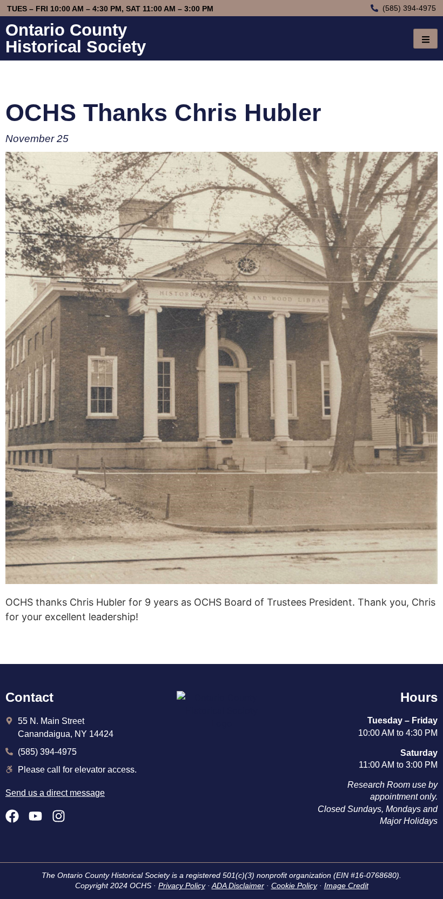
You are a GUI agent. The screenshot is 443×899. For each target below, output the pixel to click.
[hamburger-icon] (425, 39)
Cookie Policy (294, 885)
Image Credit (346, 885)
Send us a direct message (55, 792)
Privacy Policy (181, 885)
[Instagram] (58, 816)
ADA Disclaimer (238, 885)
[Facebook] (12, 816)
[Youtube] (35, 816)
